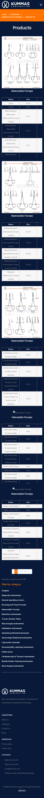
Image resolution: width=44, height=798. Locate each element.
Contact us (6, 728)
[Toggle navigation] (41, 5)
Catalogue (6, 724)
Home (4, 14)
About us (5, 720)
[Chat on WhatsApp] (4, 792)
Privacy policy (7, 744)
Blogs (4, 733)
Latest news (6, 748)
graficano (22, 790)
